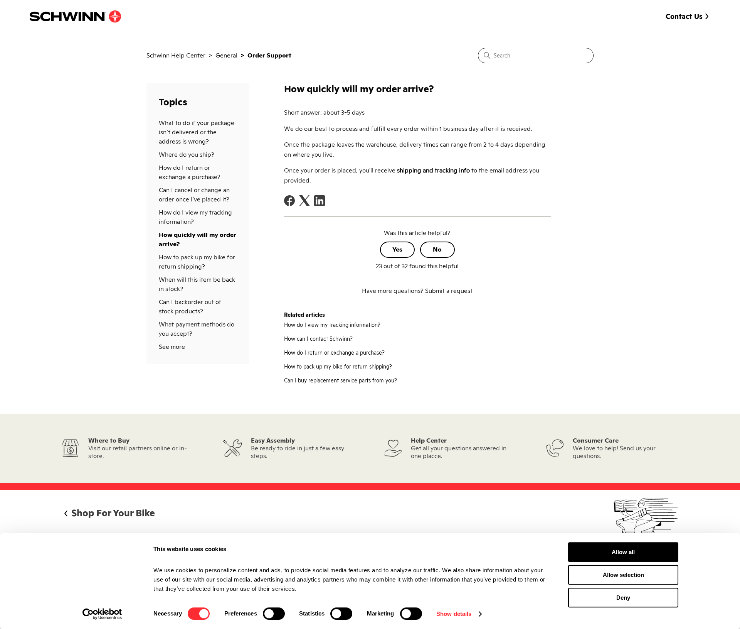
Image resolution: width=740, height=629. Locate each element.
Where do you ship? (186, 154)
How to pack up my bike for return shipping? (197, 262)
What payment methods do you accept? (196, 329)
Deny (623, 597)
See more (172, 347)
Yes (397, 249)
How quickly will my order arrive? (197, 239)
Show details (453, 613)
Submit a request (449, 291)
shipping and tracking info (433, 170)
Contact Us (684, 16)
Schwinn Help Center (175, 55)
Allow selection (623, 575)
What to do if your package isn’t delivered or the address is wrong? (196, 132)
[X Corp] (304, 200)
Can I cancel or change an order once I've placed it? (194, 194)
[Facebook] (289, 200)
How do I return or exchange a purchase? (189, 172)
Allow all (623, 552)
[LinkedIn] (319, 200)
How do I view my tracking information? (195, 217)
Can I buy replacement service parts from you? (340, 380)
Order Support (269, 55)
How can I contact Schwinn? (318, 338)
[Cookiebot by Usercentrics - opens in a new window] (102, 614)
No (437, 249)
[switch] (274, 613)
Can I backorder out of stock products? (190, 306)
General (226, 55)
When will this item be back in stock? (197, 284)
